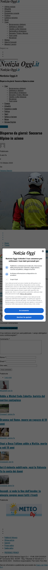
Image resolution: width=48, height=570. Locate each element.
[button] (24, 279)
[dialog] (24, 285)
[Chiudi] (43, 251)
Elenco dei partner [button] (26, 294)
